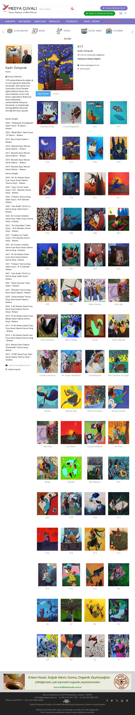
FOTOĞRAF (118, 31)
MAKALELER (54, 21)
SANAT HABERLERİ (13, 27)
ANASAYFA (10, 21)
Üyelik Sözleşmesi (37, 704)
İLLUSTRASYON (21, 31)
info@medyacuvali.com (47, 697)
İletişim (56, 94)
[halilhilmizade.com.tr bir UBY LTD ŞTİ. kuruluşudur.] (66, 701)
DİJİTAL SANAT (95, 31)
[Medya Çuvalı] (19, 8)
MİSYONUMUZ (25, 21)
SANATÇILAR (40, 21)
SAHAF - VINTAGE (92, 21)
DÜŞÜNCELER (72, 21)
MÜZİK (42, 31)
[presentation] (3, 32)
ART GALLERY (112, 21)
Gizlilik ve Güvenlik (53, 704)
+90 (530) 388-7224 (90, 697)
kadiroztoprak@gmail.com (20, 365)
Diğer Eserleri (43, 94)
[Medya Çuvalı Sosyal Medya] (107, 701)
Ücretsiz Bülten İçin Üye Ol (115, 8)
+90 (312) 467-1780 (69, 697)
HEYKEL (67, 31)
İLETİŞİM (29, 27)
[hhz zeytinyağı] (67, 682)
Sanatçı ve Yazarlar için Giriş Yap (101, 13)
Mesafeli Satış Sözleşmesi (73, 704)
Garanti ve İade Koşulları (95, 704)
